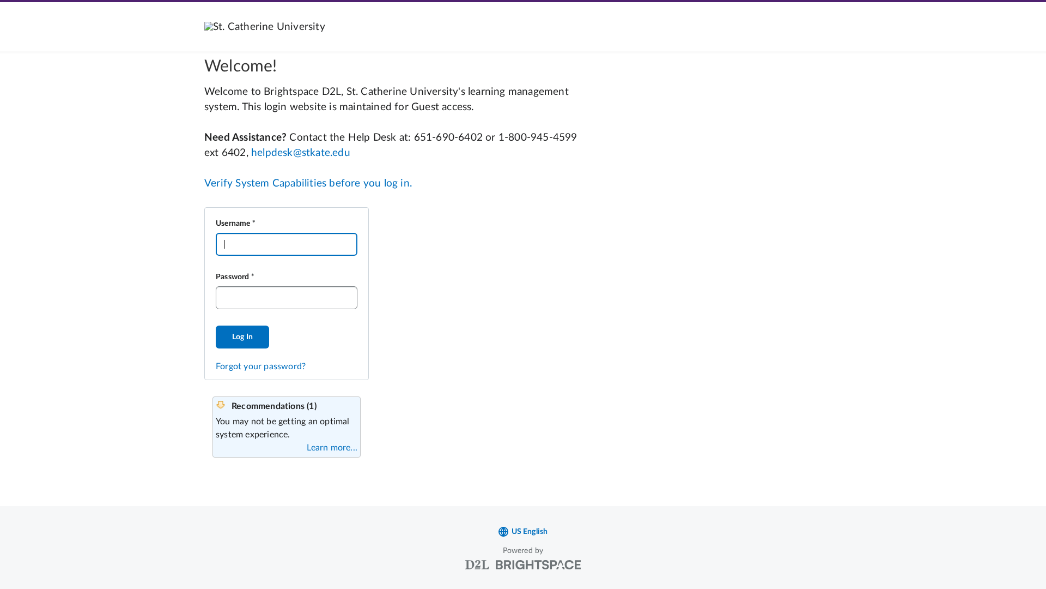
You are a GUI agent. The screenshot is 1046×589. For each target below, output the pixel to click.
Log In (242, 337)
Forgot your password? (261, 366)
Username (233, 223)
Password (233, 277)
